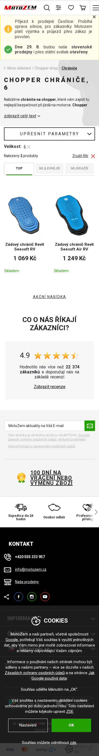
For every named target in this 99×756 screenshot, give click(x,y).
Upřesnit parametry (49, 133)
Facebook (18, 594)
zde (73, 742)
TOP (19, 168)
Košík (82, 8)
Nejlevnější (49, 168)
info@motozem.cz (30, 569)
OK (71, 725)
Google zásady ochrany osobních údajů (48, 437)
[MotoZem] (20, 8)
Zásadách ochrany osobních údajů (35, 672)
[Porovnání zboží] (59, 8)
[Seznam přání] (71, 8)
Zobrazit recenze (49, 387)
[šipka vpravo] (93, 512)
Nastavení (27, 725)
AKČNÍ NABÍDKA (49, 297)
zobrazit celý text (20, 116)
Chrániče (69, 68)
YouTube (45, 594)
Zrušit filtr (80, 156)
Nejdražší (79, 168)
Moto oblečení (19, 68)
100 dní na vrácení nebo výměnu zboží (51, 478)
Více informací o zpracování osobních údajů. (42, 446)
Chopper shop (46, 68)
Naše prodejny (27, 582)
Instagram (31, 594)
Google (12, 639)
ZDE (69, 711)
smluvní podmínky (72, 439)
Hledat (47, 8)
